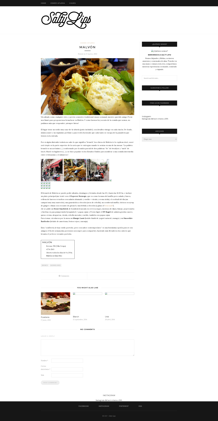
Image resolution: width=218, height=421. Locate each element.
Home (43, 3)
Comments (64, 276)
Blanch (76, 317)
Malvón (47, 242)
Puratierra (45, 317)
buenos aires (55, 265)
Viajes (72, 3)
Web (42, 375)
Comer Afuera (58, 3)
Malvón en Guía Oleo (54, 256)
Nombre (44, 361)
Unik (107, 317)
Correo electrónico (45, 367)
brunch (45, 265)
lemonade (109, 206)
